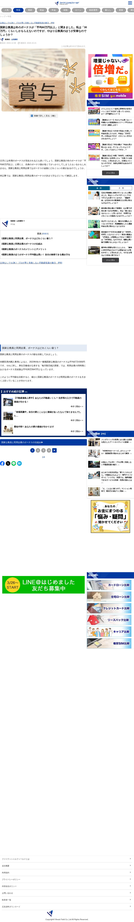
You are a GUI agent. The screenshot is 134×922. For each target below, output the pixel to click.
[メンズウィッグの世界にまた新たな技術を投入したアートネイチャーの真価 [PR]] (111, 445)
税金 (42, 10)
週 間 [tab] (99, 188)
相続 (30, 10)
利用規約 (5, 872)
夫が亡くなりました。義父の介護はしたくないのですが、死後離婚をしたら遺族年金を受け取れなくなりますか (116, 223)
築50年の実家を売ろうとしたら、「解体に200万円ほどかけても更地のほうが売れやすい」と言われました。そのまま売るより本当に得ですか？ (116, 251)
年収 (18, 10)
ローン (78, 10)
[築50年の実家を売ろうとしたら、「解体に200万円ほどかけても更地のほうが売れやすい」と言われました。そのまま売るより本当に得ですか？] (94, 250)
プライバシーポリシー (11, 879)
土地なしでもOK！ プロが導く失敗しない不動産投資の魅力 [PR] (27, 23)
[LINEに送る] (13, 463)
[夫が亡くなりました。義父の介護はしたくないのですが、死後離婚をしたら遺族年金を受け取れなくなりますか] (94, 224)
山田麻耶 (14, 39)
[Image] (43, 585)
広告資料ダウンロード (11, 906)
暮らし (108, 10)
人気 (6, 10)
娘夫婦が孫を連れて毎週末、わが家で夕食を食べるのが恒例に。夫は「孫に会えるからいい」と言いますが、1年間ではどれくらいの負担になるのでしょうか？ (116, 212)
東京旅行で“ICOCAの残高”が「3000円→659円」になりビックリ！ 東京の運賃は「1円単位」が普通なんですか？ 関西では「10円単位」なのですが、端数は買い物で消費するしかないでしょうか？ (117, 237)
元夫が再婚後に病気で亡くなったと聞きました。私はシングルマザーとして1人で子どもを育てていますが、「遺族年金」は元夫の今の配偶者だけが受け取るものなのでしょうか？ (116, 198)
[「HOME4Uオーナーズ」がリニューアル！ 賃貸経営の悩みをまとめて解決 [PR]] (111, 457)
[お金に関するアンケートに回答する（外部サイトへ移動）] (110, 516)
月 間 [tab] (121, 188)
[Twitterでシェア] (8, 463)
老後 (121, 10)
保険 (65, 10)
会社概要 (5, 866)
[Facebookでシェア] (2, 463)
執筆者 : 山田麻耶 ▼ (18, 221)
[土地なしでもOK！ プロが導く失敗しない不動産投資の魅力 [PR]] (111, 467)
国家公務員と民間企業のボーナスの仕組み (21, 244)
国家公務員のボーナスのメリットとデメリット (24, 249)
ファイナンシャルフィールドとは (15, 859)
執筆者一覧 (6, 900)
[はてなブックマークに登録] (19, 463)
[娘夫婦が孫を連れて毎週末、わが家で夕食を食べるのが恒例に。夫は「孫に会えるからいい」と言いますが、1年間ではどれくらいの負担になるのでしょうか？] (94, 211)
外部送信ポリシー (9, 886)
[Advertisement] (43, 138)
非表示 (45, 233)
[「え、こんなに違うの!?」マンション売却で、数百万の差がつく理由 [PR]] (111, 495)
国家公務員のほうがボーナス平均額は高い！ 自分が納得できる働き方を (35, 254)
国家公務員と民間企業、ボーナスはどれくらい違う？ (27, 238)
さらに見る (110, 173)
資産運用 (93, 10)
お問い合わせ (7, 893)
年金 (54, 10)
